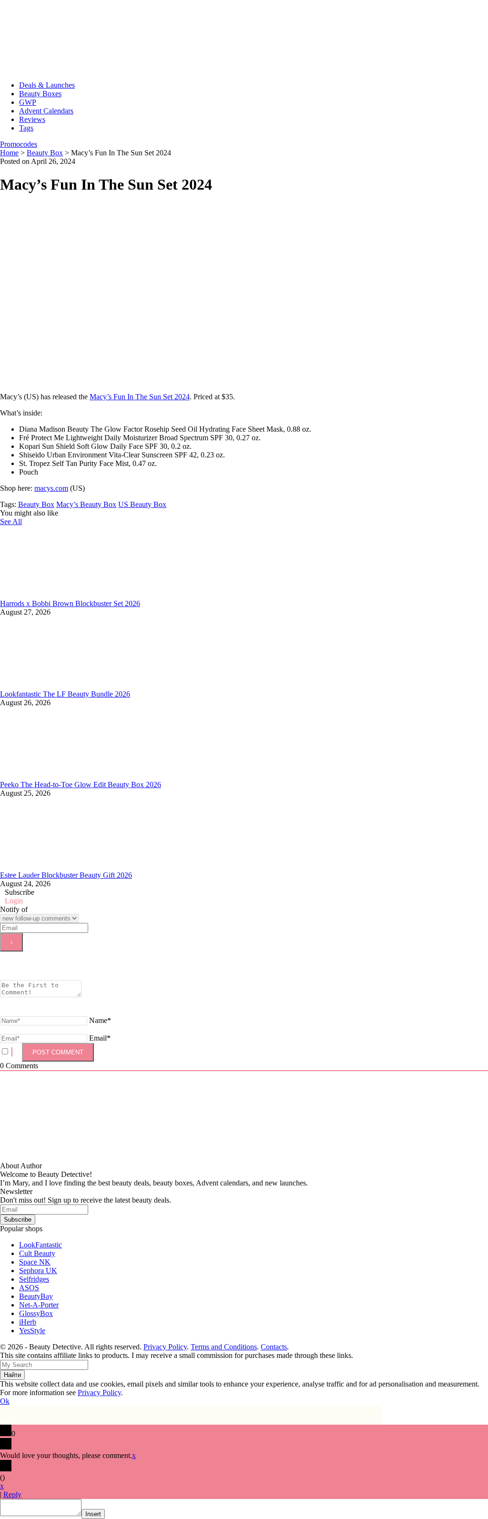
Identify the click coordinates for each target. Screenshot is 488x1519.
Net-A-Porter (39, 1305)
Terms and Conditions (224, 1347)
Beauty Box (36, 504)
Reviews (32, 119)
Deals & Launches (47, 85)
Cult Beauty (37, 1253)
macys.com (51, 488)
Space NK (35, 1262)
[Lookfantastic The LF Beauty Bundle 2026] (71, 685)
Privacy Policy (165, 1347)
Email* (100, 1038)
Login (14, 901)
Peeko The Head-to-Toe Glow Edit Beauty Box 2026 (80, 784)
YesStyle (32, 1331)
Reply (12, 1494)
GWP (27, 102)
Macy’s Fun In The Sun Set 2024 (140, 397)
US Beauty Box (142, 504)
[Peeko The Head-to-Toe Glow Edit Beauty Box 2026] (71, 776)
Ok (5, 1401)
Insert (93, 1514)
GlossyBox (36, 1313)
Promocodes (18, 144)
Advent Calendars (46, 111)
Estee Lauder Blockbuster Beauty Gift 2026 (66, 875)
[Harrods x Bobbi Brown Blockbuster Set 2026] (71, 595)
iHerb (27, 1322)
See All (11, 521)
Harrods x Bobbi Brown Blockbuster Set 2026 (70, 603)
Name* (100, 1020)
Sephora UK (38, 1270)
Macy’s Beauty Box (86, 504)
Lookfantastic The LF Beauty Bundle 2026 (65, 694)
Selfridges (34, 1279)
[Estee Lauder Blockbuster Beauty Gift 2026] (71, 866)
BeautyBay (36, 1296)
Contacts (274, 1347)
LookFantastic (40, 1245)
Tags (26, 128)
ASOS (29, 1288)
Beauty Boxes (40, 94)
